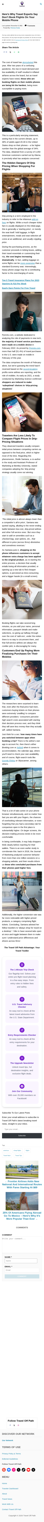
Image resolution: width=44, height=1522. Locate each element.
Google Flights (8, 761)
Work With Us (7, 1504)
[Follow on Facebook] (10, 1425)
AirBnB (20, 747)
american (6, 1150)
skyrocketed (27, 62)
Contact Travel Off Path (11, 1509)
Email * (8, 1267)
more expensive (27, 263)
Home (4, 1483)
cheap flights (17, 1150)
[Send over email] (18, 52)
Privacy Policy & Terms (11, 1454)
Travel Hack (7, 1155)
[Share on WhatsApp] (14, 52)
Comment (7, 1235)
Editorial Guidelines (10, 1459)
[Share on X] (10, 52)
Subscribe (22, 1135)
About (4, 1494)
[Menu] (3, 4)
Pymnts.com (34, 348)
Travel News (7, 1499)
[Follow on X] (14, 1425)
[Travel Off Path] (22, 4)
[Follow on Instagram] (18, 1425)
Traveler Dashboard (10, 1489)
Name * (8, 1257)
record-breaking (30, 369)
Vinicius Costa (15, 28)
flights (27, 1150)
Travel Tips (18, 1155)
